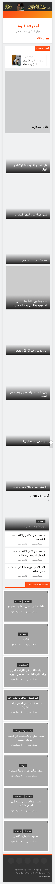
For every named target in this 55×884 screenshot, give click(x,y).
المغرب (29, 796)
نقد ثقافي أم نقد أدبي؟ (35, 441)
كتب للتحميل (23, 665)
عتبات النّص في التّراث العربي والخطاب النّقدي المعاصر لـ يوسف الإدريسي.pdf (26, 674)
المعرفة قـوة (29, 25)
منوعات (18, 601)
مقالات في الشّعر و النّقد (17, 698)
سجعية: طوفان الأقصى (26, 836)
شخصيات (27, 601)
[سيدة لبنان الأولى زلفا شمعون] (26, 784)
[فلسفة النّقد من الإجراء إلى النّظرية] (26, 718)
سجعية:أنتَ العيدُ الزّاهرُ (35, 526)
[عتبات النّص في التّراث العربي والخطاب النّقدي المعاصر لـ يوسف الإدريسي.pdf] (26, 685)
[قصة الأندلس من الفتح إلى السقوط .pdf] (26, 816)
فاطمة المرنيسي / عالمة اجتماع (26, 606)
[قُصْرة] (26, 652)
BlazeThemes (44, 876)
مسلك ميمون (37, 544)
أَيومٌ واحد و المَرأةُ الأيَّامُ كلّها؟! (31, 350)
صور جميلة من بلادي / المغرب (31, 214)
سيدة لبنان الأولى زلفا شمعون (26, 770)
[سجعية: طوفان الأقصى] (26, 849)
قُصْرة (26, 639)
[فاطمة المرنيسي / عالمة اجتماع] (26, 619)
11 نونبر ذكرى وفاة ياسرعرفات (30, 486)
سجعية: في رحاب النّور (34, 260)
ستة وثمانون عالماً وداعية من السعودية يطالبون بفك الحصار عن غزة (29, 305)
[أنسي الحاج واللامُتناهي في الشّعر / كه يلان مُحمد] (26, 751)
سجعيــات (40, 521)
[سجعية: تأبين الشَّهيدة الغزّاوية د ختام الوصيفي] (16, 60)
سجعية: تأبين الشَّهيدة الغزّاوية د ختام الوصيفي (33, 64)
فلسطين (18, 831)
